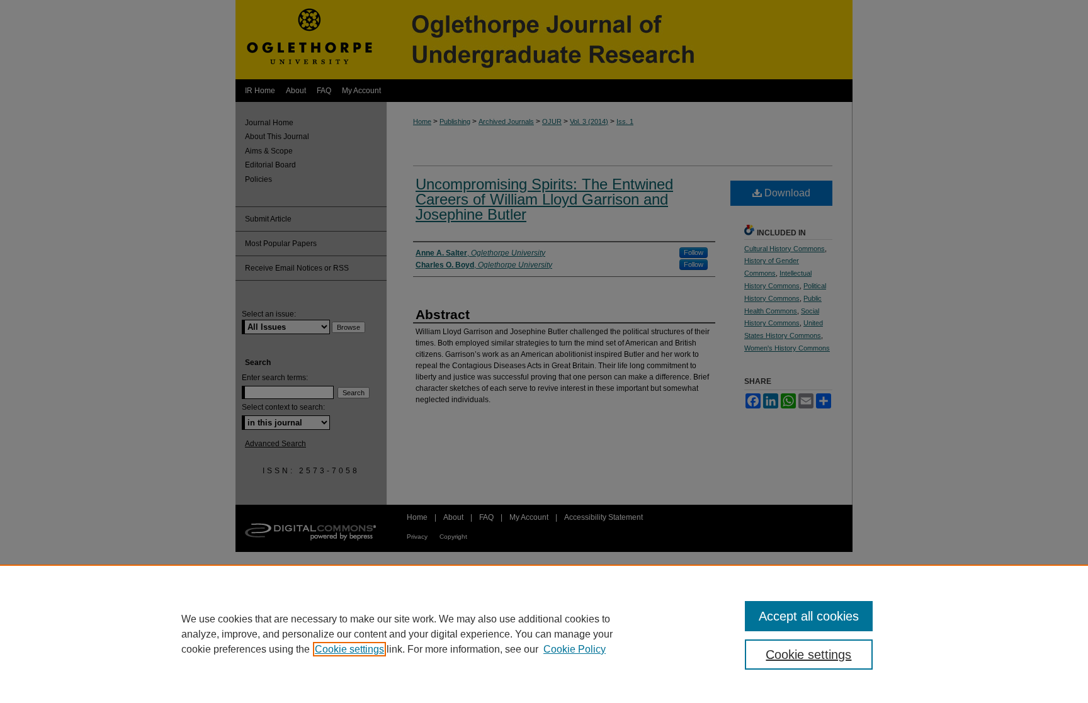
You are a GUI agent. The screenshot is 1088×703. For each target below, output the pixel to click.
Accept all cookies (809, 616)
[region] (544, 634)
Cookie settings (349, 649)
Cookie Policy (574, 649)
